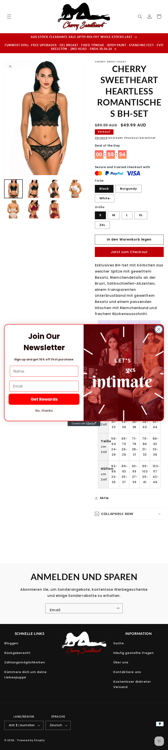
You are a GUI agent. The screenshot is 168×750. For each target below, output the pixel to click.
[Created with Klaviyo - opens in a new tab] (84, 423)
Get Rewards (44, 399)
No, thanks (44, 410)
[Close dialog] (158, 329)
